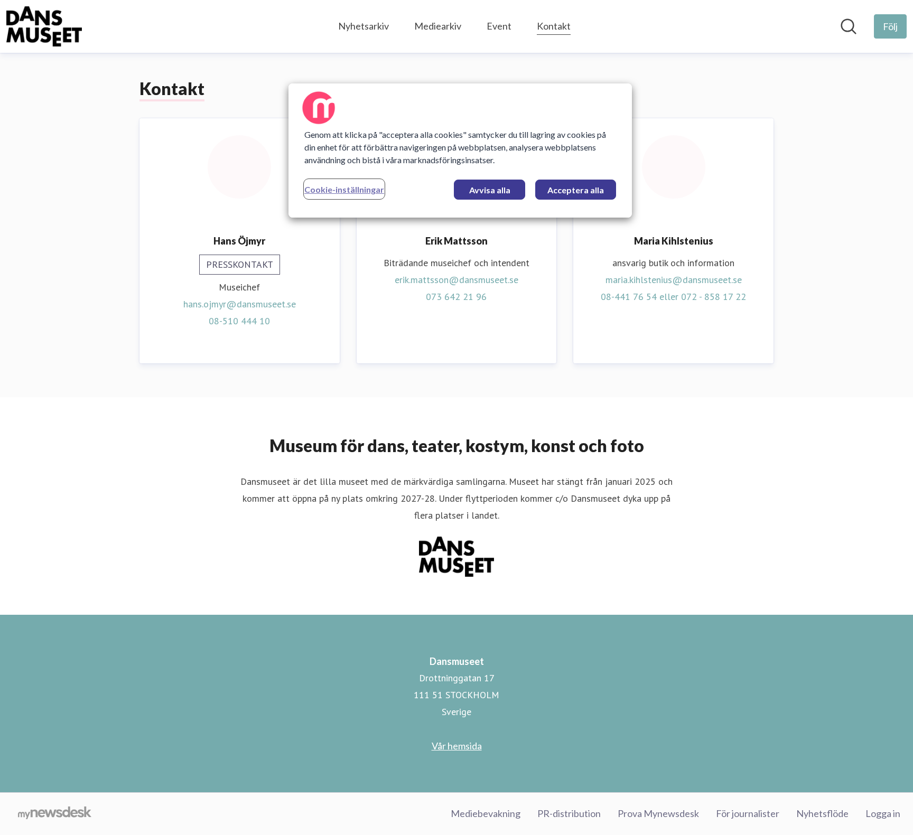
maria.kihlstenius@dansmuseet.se (673, 280)
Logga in (882, 813)
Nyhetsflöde (822, 813)
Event (499, 26)
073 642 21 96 (456, 296)
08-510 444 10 (239, 321)
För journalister (747, 813)
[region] (460, 150)
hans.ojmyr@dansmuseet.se (239, 304)
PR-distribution (569, 813)
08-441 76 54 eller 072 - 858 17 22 (673, 296)
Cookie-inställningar (344, 189)
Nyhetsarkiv (363, 26)
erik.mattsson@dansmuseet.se (456, 280)
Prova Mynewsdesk (658, 813)
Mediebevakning (485, 813)
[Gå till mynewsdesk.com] (55, 813)
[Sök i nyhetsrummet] (848, 26)
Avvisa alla (489, 190)
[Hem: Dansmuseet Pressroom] (44, 26)
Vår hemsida (457, 746)
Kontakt (554, 26)
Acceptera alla (575, 190)
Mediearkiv (437, 26)
